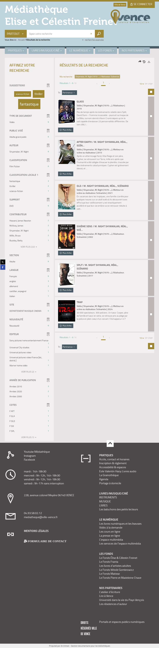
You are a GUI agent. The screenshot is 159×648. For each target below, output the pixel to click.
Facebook (29, 459)
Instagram (30, 455)
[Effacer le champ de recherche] (91, 34)
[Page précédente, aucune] (97, 83)
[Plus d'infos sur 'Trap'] (66, 311)
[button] (22, 94)
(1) (28, 437)
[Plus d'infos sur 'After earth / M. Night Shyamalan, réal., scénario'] (66, 152)
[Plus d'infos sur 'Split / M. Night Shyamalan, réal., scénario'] (66, 274)
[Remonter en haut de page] (110, 443)
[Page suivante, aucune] (109, 83)
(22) (28, 246)
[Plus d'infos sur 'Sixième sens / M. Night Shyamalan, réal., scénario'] (66, 236)
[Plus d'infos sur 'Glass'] (66, 112)
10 (140, 83)
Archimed (65, 645)
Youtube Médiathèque (37, 451)
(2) (28, 371)
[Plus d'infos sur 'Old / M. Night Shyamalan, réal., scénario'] (66, 196)
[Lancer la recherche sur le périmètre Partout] (99, 34)
